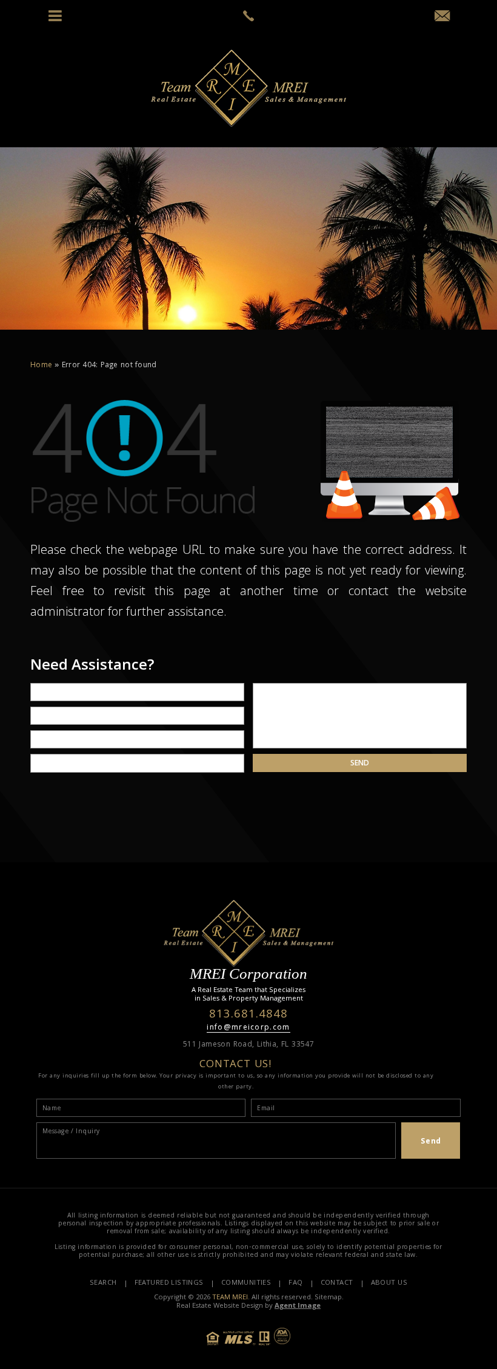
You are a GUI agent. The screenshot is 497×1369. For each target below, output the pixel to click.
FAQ (295, 1283)
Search (103, 1283)
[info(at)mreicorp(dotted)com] (442, 18)
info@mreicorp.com (248, 1028)
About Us (389, 1283)
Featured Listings (169, 1283)
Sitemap (328, 1298)
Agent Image (298, 1306)
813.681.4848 (248, 1015)
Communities (246, 1283)
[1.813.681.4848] (248, 16)
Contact (337, 1283)
